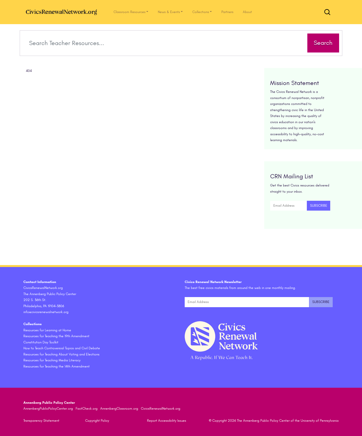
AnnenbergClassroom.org (119, 408)
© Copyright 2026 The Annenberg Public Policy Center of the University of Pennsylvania (274, 421)
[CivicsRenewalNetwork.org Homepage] (63, 12)
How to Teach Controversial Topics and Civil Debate (61, 348)
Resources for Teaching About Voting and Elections (61, 354)
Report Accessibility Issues (166, 421)
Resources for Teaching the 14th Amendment (56, 366)
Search (323, 42)
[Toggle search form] (327, 12)
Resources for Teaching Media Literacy (52, 360)
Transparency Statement (41, 421)
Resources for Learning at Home (47, 330)
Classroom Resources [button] (130, 12)
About (247, 12)
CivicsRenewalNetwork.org (160, 408)
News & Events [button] (169, 12)
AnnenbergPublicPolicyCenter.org (48, 408)
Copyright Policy (97, 421)
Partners (227, 12)
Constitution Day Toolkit (40, 342)
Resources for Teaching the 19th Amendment (56, 336)
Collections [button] (200, 12)
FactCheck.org (87, 408)
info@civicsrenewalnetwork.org (45, 312)
